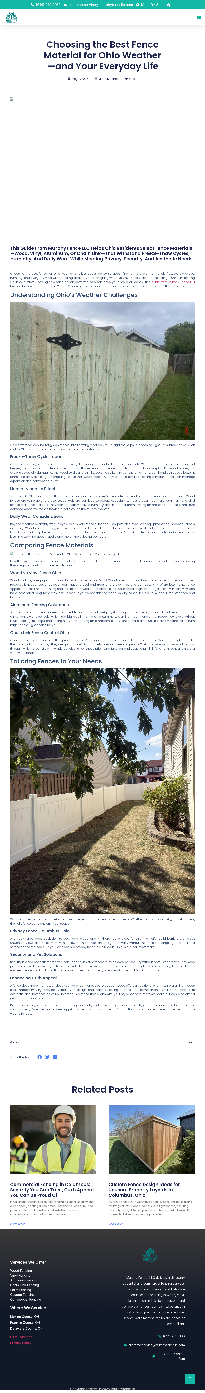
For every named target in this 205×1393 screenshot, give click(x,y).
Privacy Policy (20, 1343)
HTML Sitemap (21, 1337)
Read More (17, 1224)
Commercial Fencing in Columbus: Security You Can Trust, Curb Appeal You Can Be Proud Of (52, 1189)
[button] (198, 17)
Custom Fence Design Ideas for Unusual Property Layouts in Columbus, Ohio (144, 1189)
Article (133, 79)
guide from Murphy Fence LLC (173, 282)
